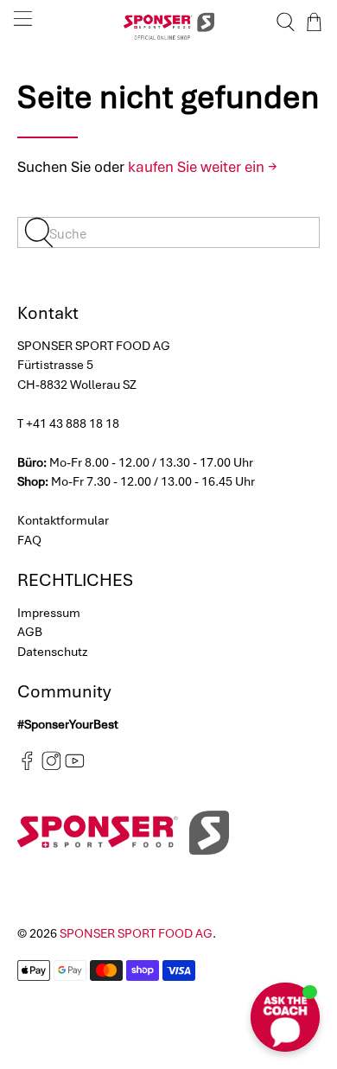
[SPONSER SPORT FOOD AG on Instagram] (51, 766)
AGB (29, 631)
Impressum (48, 612)
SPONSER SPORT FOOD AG (136, 933)
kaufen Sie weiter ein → (202, 166)
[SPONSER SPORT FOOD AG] (169, 22)
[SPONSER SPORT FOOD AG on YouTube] (75, 766)
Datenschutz (52, 651)
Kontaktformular (63, 520)
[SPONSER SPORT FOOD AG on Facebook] (27, 766)
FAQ (29, 540)
